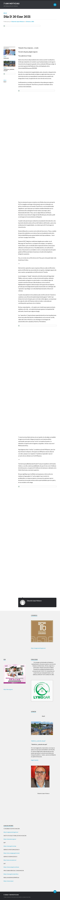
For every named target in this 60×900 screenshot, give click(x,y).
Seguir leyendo (34, 760)
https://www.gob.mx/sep (10, 846)
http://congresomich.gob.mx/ (38, 648)
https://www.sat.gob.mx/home (11, 867)
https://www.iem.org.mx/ (10, 839)
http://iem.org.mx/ (8, 689)
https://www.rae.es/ (9, 881)
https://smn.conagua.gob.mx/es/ (12, 853)
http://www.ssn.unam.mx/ (10, 860)
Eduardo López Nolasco (17, 21)
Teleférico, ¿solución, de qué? (38, 741)
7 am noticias (12, 3)
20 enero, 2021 (30, 21)
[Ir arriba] (54, 891)
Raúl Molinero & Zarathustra (22, 897)
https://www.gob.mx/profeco (11, 874)
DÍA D (5, 13)
